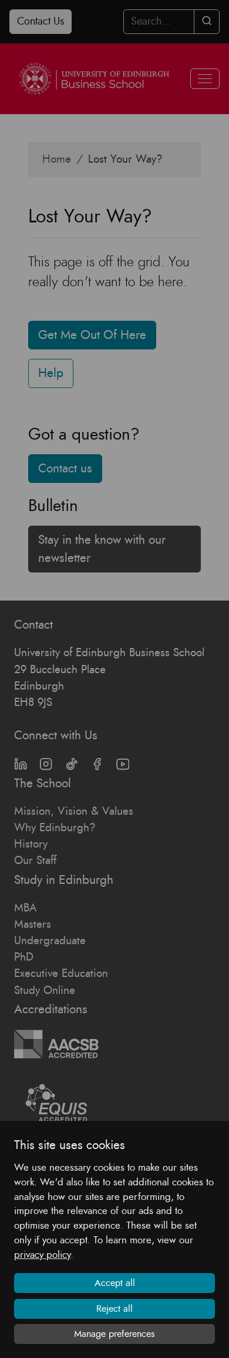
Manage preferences (114, 1334)
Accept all (115, 1283)
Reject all (114, 1309)
